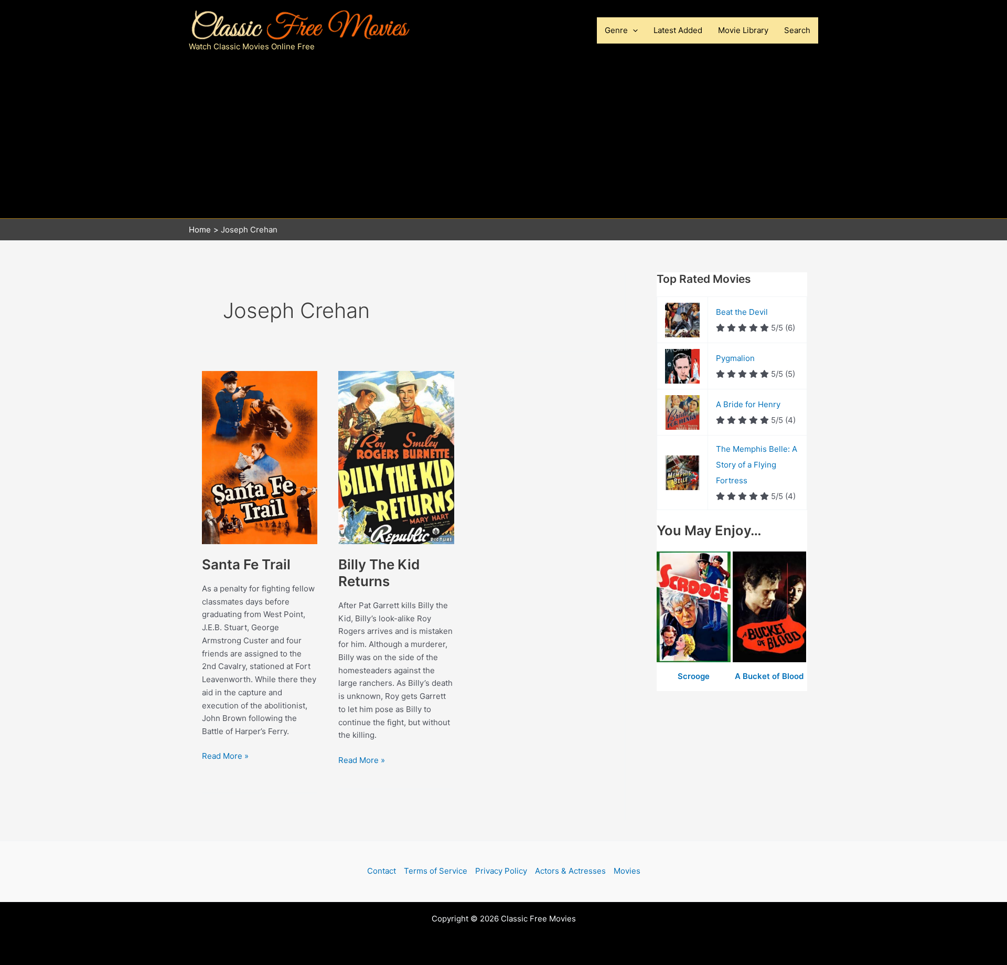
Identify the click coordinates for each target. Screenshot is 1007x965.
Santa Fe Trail (246, 564)
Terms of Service (435, 871)
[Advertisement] (503, 139)
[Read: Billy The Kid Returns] (396, 457)
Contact (381, 871)
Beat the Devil (742, 312)
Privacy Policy (501, 871)
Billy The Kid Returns (379, 572)
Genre (616, 30)
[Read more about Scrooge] (695, 607)
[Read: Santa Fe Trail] (259, 457)
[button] (633, 30)
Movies (627, 871)
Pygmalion (735, 358)
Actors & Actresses (570, 871)
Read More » (225, 756)
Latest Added (678, 30)
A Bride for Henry (748, 404)
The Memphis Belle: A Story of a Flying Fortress (756, 464)
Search (797, 30)
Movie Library (743, 30)
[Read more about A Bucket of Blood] (770, 607)
